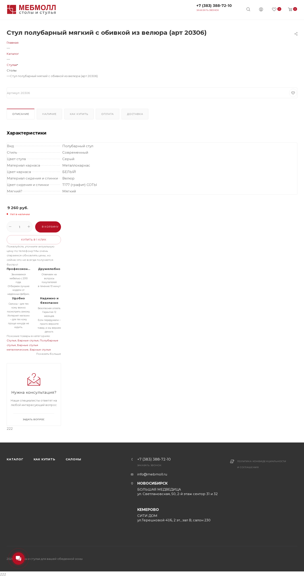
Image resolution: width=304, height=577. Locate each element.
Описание (20, 114)
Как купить (79, 114)
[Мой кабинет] (261, 10)
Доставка (135, 114)
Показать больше (48, 353)
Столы (11, 70)
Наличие (49, 114)
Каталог (15, 459)
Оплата (107, 114)
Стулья (11, 340)
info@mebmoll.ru (152, 474)
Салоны (73, 459)
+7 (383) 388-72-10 (214, 6)
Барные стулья (28, 340)
